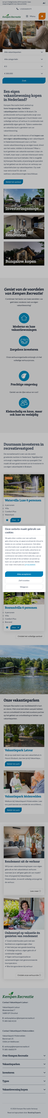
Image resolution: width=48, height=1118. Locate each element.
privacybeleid (30, 565)
